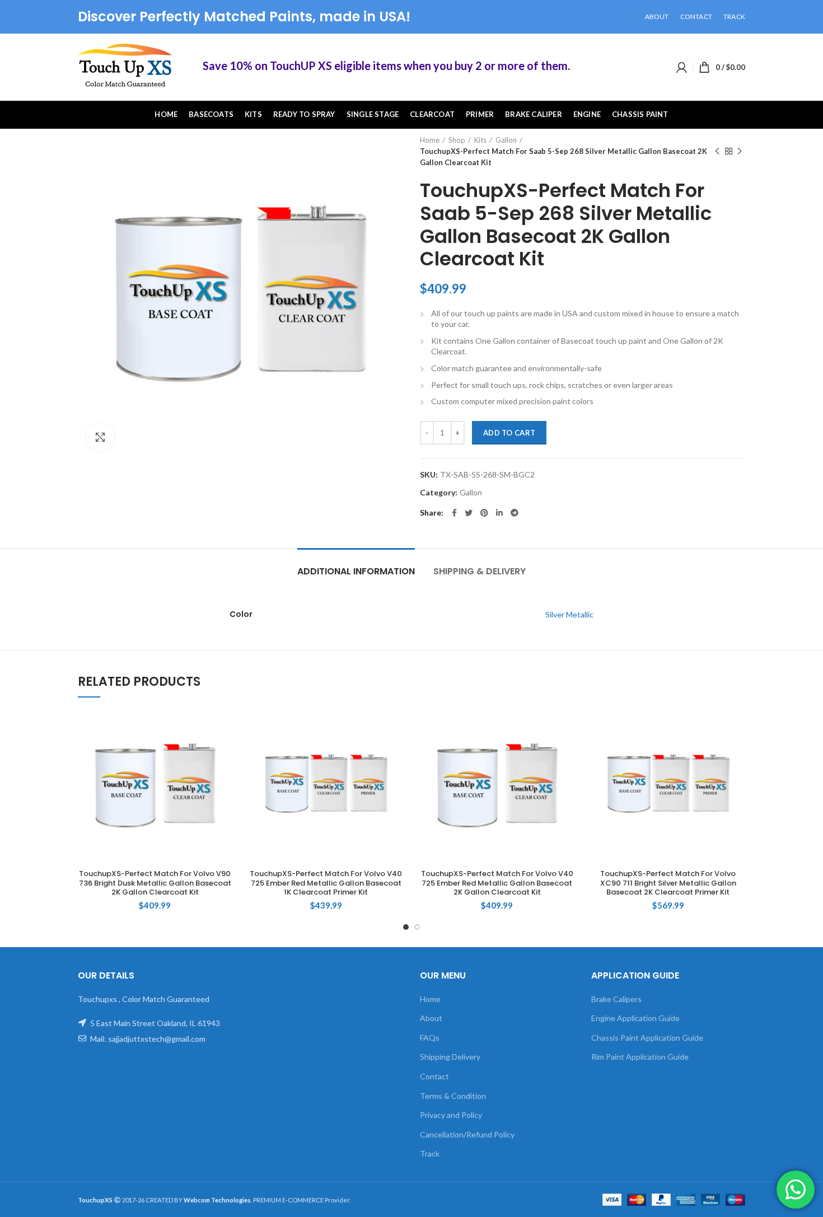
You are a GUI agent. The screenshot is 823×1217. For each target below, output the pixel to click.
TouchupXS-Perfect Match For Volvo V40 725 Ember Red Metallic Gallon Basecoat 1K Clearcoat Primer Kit (326, 883)
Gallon (506, 139)
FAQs (429, 1037)
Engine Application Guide (635, 1018)
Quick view (224, 727)
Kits (480, 139)
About (431, 1018)
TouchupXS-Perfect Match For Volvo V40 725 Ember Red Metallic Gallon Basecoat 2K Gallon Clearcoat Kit (497, 883)
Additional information (356, 571)
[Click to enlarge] (100, 437)
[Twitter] (468, 512)
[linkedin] (499, 512)
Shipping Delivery (450, 1056)
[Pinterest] (484, 512)
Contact (434, 1076)
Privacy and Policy (451, 1115)
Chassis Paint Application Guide (647, 1037)
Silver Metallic (569, 614)
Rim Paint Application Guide (640, 1056)
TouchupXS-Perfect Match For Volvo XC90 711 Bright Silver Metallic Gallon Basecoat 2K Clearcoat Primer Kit (668, 883)
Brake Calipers (616, 999)
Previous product (717, 151)
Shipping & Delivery (479, 571)
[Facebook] (454, 512)
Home (429, 139)
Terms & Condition (453, 1096)
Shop (456, 139)
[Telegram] (514, 512)
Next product (739, 151)
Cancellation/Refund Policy (467, 1134)
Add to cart (509, 432)
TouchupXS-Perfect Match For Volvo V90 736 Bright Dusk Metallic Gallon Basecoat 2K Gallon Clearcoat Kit (155, 883)
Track (429, 1153)
